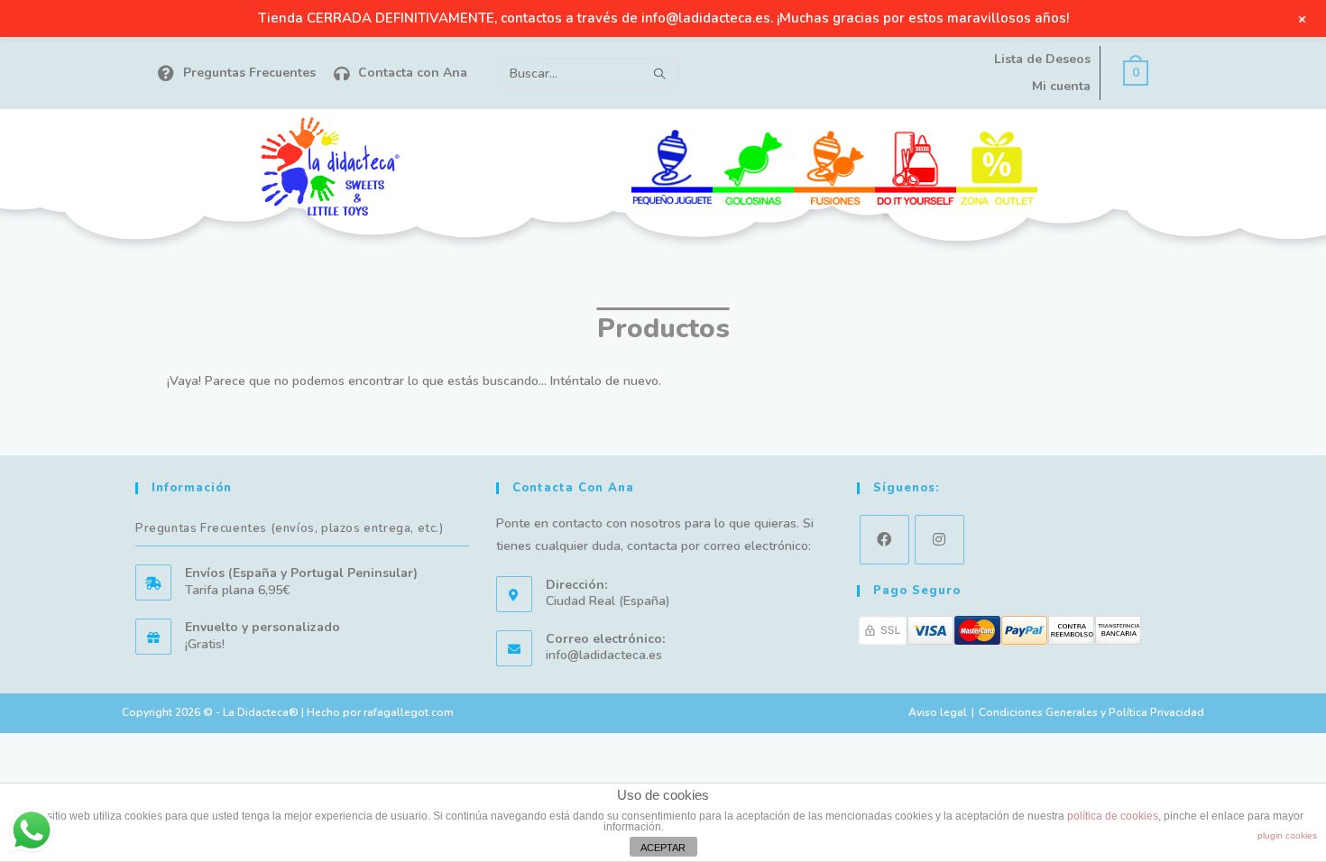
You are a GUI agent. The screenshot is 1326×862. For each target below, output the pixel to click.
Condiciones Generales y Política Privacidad (1091, 712)
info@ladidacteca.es (604, 655)
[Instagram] (939, 539)
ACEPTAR (663, 847)
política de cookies (1112, 816)
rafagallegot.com (409, 712)
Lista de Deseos (1042, 59)
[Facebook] (884, 539)
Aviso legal (937, 712)
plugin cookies (1287, 835)
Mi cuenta (1061, 86)
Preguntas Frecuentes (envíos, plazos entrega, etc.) (289, 528)
